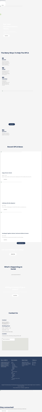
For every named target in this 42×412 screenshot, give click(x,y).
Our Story (13, 364)
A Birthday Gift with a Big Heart (8, 203)
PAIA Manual (22, 387)
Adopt (12, 372)
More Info (11, 124)
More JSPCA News (21, 243)
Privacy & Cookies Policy (16, 387)
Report (13, 376)
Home (12, 362)
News (12, 377)
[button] (21, 13)
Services (12, 369)
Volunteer (13, 375)
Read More (5, 179)
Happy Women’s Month (7, 172)
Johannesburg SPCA (2, 0)
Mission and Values (14, 366)
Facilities (13, 368)
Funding (13, 367)
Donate (13, 374)
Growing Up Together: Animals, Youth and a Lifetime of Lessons (15, 233)
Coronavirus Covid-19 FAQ (16, 378)
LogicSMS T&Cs (27, 387)
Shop (12, 370)
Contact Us (12, 379)
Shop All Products (14, 371)
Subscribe (13, 254)
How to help (13, 373)
